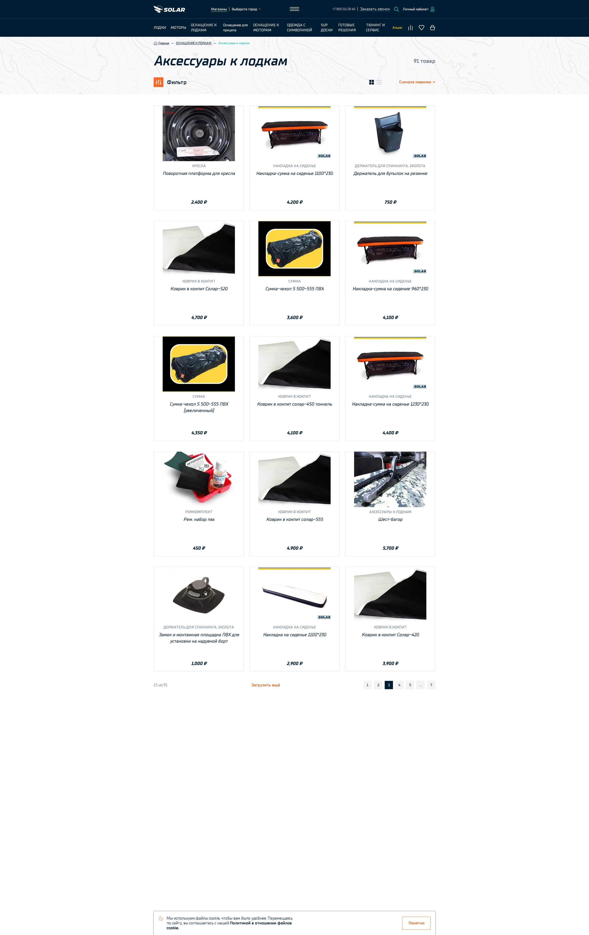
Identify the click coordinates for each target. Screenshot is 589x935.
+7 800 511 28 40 (343, 9)
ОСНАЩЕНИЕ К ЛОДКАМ (193, 43)
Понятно (416, 923)
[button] (375, 9)
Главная (163, 43)
